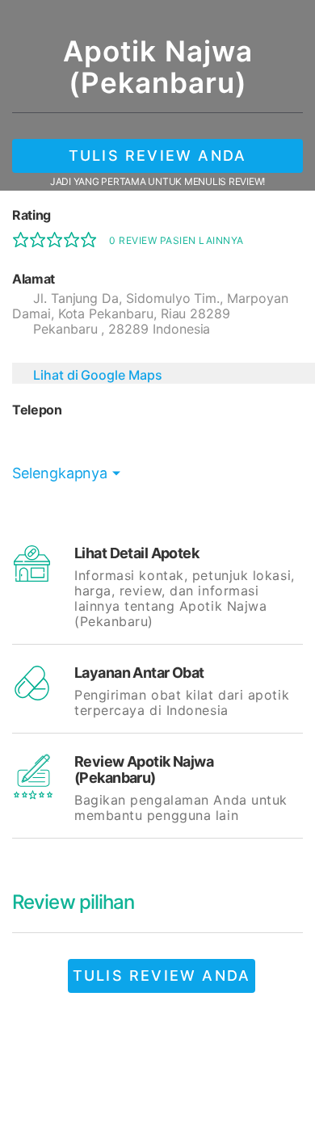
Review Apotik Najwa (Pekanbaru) (143, 769)
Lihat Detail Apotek (136, 553)
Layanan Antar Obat (139, 672)
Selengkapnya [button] (59, 473)
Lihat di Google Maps (97, 375)
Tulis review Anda (157, 155)
